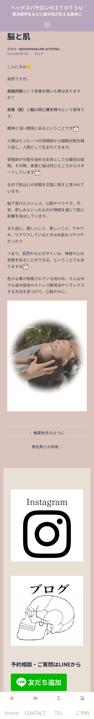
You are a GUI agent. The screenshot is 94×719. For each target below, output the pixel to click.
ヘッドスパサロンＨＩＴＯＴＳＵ (47, 7)
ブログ (38, 54)
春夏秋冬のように (49, 433)
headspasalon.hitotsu (39, 49)
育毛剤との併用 (45, 446)
